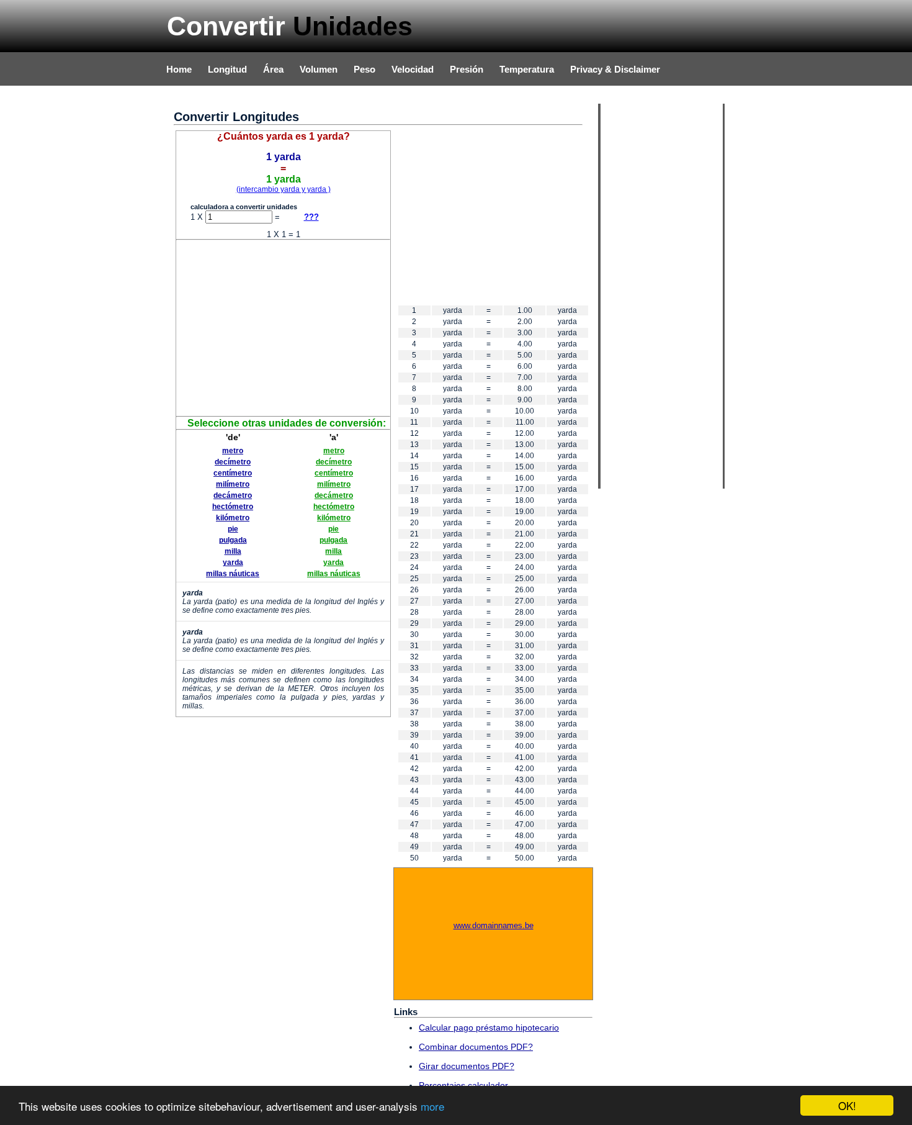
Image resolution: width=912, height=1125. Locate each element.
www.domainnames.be (494, 925)
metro (232, 450)
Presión (466, 69)
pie (233, 529)
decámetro (232, 495)
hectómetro (232, 506)
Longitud (227, 69)
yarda (233, 562)
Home (179, 69)
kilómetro (232, 517)
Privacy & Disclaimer (615, 69)
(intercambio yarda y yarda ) (283, 189)
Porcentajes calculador (463, 1085)
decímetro (233, 462)
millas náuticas (232, 573)
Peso (364, 69)
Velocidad (412, 69)
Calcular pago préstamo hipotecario (489, 1027)
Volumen (319, 69)
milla (233, 551)
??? (311, 217)
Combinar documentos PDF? (476, 1047)
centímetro (232, 473)
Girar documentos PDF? (466, 1066)
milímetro (232, 484)
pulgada (233, 540)
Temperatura (526, 69)
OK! (847, 1105)
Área (273, 69)
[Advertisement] (283, 327)
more (432, 1106)
